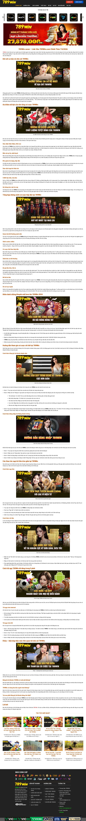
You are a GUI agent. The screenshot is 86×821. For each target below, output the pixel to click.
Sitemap (61, 812)
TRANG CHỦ (18, 5)
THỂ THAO (43, 5)
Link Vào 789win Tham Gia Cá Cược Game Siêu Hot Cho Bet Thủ (12, 730)
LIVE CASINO (35, 5)
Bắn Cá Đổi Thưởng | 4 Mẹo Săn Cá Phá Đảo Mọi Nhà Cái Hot (12, 754)
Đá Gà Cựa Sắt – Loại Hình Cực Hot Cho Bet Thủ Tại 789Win (53, 754)
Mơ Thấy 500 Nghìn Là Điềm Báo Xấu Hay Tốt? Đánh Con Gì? (32, 754)
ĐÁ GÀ (54, 5)
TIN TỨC (68, 5)
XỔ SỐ (49, 5)
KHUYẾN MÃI (61, 5)
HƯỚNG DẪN (26, 5)
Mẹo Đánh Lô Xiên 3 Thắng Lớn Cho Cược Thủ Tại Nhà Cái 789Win (33, 730)
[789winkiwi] (9, 2)
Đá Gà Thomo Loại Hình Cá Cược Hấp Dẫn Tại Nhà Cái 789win (74, 754)
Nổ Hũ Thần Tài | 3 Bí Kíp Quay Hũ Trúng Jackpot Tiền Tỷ (53, 730)
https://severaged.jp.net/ (65, 808)
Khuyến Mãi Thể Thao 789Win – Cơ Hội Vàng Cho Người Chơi (74, 730)
